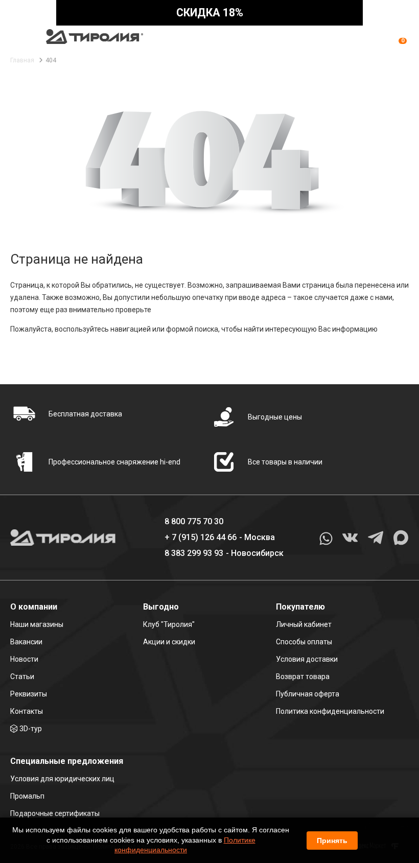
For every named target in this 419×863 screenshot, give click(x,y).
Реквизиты (28, 694)
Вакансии (26, 642)
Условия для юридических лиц (62, 779)
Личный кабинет (304, 624)
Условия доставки (307, 659)
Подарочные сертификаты (55, 813)
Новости (24, 659)
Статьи (22, 676)
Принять (332, 840)
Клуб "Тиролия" (169, 624)
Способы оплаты (304, 642)
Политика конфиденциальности (330, 711)
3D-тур (30, 729)
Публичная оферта (307, 694)
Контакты (26, 711)
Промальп (27, 796)
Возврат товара (303, 676)
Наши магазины (36, 624)
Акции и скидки (169, 642)
